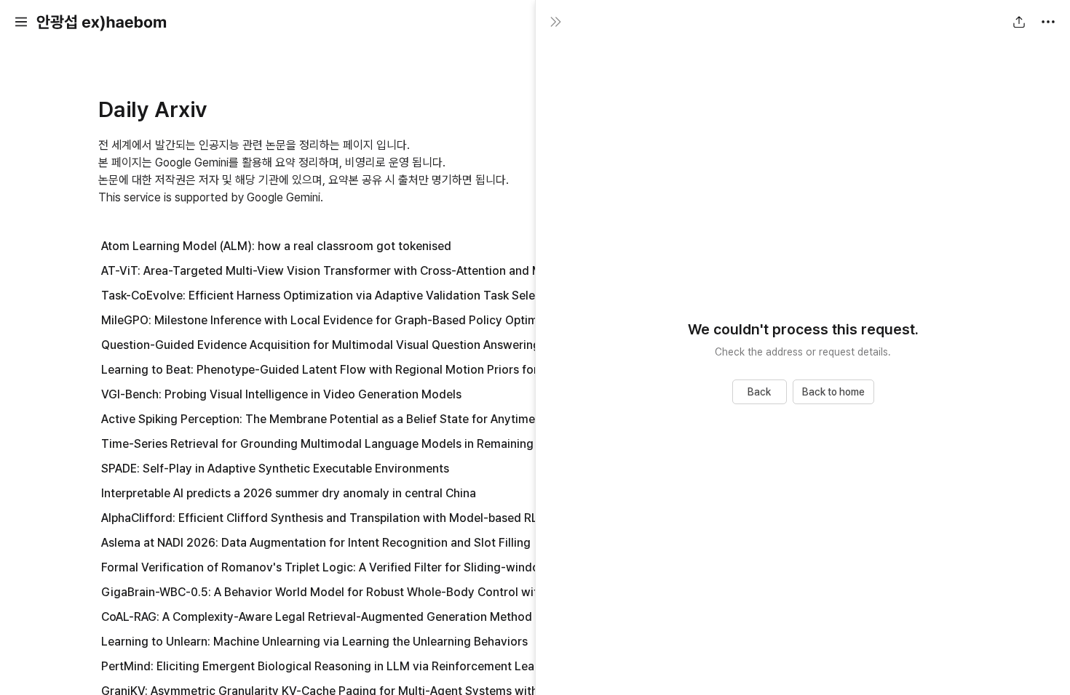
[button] (21, 22)
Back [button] (759, 392)
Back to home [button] (833, 392)
